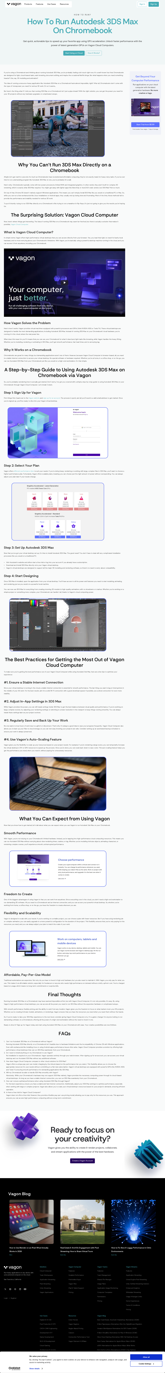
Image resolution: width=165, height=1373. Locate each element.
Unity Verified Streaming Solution (137, 1284)
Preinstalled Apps (75, 1279)
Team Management (104, 1275)
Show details (34, 1369)
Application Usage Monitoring (107, 1288)
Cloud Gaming (45, 1345)
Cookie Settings (145, 1364)
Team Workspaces (46, 1275)
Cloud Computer (46, 1271)
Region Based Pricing (76, 1328)
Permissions (101, 1296)
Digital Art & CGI (45, 1320)
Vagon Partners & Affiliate (77, 1341)
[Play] (64, 282)
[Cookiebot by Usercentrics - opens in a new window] (14, 1368)
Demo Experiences (132, 1301)
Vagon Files (73, 1284)
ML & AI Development (47, 1341)
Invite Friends (73, 1320)
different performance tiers (24, 471)
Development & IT (46, 1333)
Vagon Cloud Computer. (20, 224)
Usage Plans (101, 1284)
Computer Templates (104, 1292)
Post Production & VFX (48, 1324)
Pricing (71, 1292)
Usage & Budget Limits (134, 1296)
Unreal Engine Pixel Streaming (136, 1279)
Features (72, 1271)
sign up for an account (51, 398)
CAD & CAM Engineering (48, 1328)
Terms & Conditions (133, 1305)
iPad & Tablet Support (76, 1288)
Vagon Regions (74, 1324)
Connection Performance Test (79, 1337)
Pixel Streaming (45, 1284)
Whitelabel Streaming (133, 1292)
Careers (71, 1333)
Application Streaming (47, 1279)
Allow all (146, 1357)
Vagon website (34, 398)
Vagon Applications (46, 1292)
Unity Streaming (45, 1288)
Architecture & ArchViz (48, 1350)
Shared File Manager (104, 1279)
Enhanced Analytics (133, 1288)
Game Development (47, 1337)
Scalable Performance (76, 1275)
